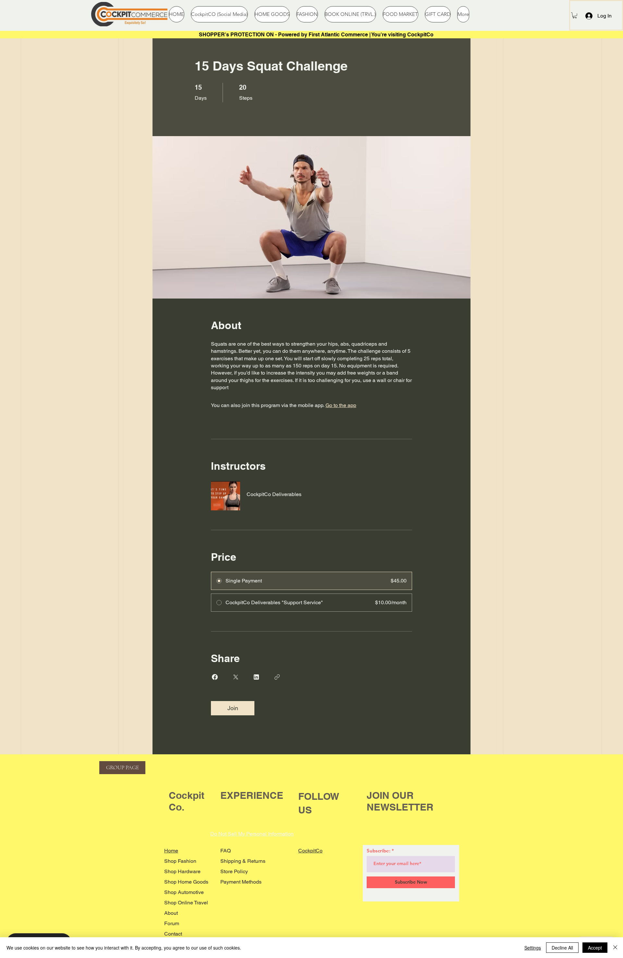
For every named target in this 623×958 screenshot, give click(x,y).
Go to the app (340, 405)
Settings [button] (532, 947)
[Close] (615, 947)
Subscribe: (378, 850)
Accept (595, 947)
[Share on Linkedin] (256, 677)
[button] (574, 15)
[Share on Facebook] (215, 677)
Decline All (562, 947)
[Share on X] (235, 677)
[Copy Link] (277, 677)
